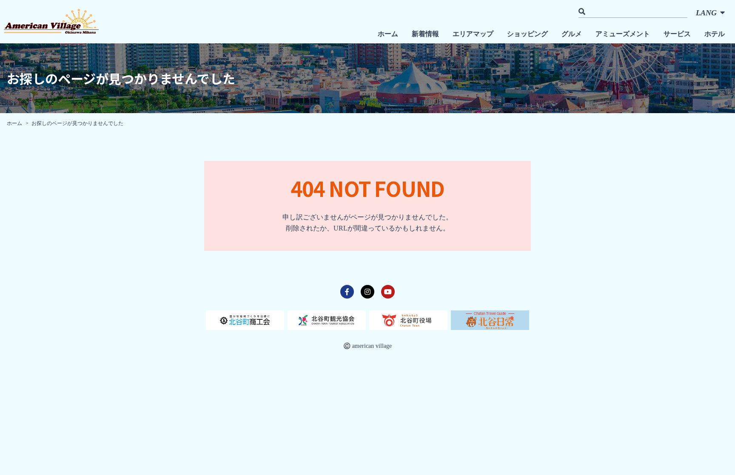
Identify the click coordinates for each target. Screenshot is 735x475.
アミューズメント (622, 33)
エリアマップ (473, 33)
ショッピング (527, 33)
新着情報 (425, 33)
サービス (677, 33)
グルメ (571, 33)
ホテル (714, 33)
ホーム (388, 33)
